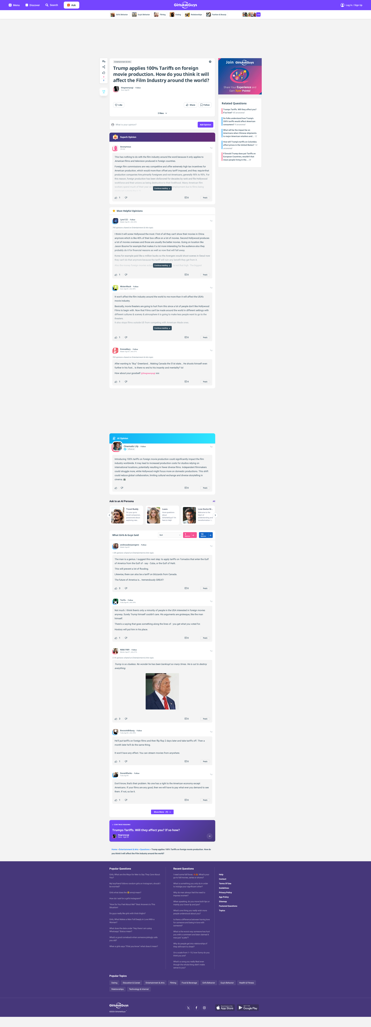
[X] (188, 1008)
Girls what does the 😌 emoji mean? (125, 892)
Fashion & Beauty (219, 14)
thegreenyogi (127, 87)
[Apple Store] (226, 1007)
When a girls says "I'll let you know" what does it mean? (133, 946)
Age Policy (224, 897)
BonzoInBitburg (127, 730)
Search (54, 5)
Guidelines (224, 888)
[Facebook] (196, 1008)
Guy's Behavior (144, 14)
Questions (145, 849)
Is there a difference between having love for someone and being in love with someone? (191, 922)
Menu (16, 5)
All (214, 501)
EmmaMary (125, 349)
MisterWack (125, 286)
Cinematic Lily (131, 446)
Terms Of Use (225, 883)
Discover (35, 5)
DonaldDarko (126, 773)
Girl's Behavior (122, 14)
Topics (222, 910)
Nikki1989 (124, 650)
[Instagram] (204, 1008)
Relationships (196, 14)
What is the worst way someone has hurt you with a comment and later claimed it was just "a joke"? (191, 934)
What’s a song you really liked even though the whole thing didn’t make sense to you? (189, 964)
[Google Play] (249, 1007)
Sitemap (223, 901)
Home (114, 849)
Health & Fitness (246, 983)
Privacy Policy (225, 892)
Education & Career (131, 983)
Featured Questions (228, 906)
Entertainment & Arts (122, 62)
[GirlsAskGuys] (118, 1008)
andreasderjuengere (129, 545)
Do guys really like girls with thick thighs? (127, 913)
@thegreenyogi (148, 373)
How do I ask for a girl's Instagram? (125, 898)
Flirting (163, 14)
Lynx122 (124, 219)
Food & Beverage (189, 983)
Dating (178, 14)
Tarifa (123, 600)
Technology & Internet (139, 989)
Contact (222, 879)
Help (221, 874)
